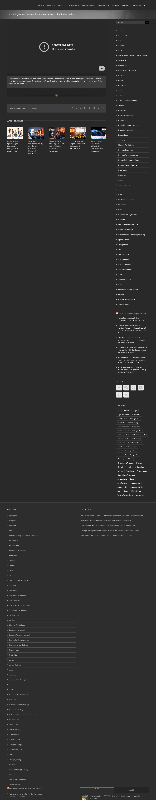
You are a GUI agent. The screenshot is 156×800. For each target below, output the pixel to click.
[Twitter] (133, 387)
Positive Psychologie (125, 230)
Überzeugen (140, 495)
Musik (120, 210)
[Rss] (126, 387)
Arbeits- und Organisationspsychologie (132, 55)
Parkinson (121, 220)
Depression (122, 85)
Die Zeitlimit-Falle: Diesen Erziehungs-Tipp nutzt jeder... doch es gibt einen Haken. (132, 359)
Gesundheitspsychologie (127, 130)
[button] (145, 5)
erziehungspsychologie (135, 431)
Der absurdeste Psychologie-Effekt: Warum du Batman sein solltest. (106, 520)
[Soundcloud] (126, 395)
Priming (120, 471)
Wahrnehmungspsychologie (128, 289)
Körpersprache (123, 170)
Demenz (120, 80)
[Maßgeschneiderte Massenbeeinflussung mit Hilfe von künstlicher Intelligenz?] (36, 128)
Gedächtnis (122, 110)
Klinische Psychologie (126, 145)
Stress (120, 274)
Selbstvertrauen (123, 254)
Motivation (122, 205)
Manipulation (134, 455)
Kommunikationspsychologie (128, 160)
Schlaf (132, 479)
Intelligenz (122, 140)
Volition (120, 284)
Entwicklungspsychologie (127, 100)
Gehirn (144, 435)
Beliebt (97, 789)
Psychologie (130, 471)
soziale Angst (136, 483)
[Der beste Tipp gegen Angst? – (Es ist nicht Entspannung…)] (77, 128)
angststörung (136, 415)
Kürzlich (131, 790)
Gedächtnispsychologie (126, 115)
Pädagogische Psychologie (127, 215)
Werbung (121, 294)
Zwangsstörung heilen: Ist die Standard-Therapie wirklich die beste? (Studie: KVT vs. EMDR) (132, 327)
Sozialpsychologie (124, 264)
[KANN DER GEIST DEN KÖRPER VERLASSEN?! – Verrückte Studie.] (98, 128)
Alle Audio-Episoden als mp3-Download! (25, 788)
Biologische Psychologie (127, 70)
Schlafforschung (123, 249)
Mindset (138, 463)
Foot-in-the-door (123, 435)
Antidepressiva (135, 419)
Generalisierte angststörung (128, 125)
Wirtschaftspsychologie (126, 299)
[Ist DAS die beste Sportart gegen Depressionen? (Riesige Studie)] (15, 128)
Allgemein (121, 45)
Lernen (120, 180)
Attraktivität (122, 60)
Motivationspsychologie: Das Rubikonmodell (25, 794)
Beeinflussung (123, 65)
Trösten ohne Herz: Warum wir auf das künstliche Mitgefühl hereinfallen (108, 525)
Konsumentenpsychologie (127, 165)
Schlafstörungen (122, 483)
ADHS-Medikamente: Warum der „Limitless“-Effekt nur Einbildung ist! (106, 535)
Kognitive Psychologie (126, 150)
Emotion (121, 95)
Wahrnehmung (136, 491)
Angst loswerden (123, 415)
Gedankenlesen (123, 120)
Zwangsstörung (123, 304)
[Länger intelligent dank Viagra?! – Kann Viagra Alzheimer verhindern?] (57, 128)
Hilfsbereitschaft (122, 439)
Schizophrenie (123, 244)
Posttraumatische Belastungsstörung (131, 235)
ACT (118, 411)
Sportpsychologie (124, 269)
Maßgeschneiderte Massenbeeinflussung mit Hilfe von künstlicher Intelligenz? (35, 146)
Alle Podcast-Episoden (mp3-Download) (132, 313)
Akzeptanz (121, 40)
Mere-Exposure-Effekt (124, 459)
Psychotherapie (123, 240)
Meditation (122, 195)
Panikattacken (139, 467)
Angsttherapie (122, 419)
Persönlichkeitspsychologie (128, 225)
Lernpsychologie (124, 185)
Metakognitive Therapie (126, 200)
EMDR (120, 90)
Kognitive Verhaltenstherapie (128, 155)
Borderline (121, 75)
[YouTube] (141, 387)
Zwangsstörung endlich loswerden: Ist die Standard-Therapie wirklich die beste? (111, 530)
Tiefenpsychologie (124, 279)
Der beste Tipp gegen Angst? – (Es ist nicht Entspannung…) (77, 143)
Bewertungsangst (123, 427)
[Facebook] (119, 387)
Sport (119, 491)
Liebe (120, 190)
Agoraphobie (122, 35)
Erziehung (121, 105)
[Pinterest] (119, 395)
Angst (120, 50)
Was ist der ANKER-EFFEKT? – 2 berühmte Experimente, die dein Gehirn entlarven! (112, 516)
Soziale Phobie (123, 259)
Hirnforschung (123, 135)
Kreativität (122, 175)
